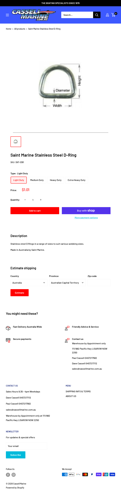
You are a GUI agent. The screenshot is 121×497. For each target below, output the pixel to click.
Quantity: (15, 199)
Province (54, 276)
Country (14, 276)
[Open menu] (7, 15)
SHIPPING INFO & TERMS (78, 391)
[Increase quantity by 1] (41, 200)
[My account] (107, 14)
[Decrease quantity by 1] (25, 200)
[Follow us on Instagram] (14, 475)
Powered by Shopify (15, 487)
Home (8, 29)
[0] (113, 15)
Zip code (92, 276)
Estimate (19, 292)
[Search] (96, 15)
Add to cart (35, 210)
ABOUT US (71, 396)
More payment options (86, 217)
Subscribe (15, 454)
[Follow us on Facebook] (8, 475)
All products (19, 29)
